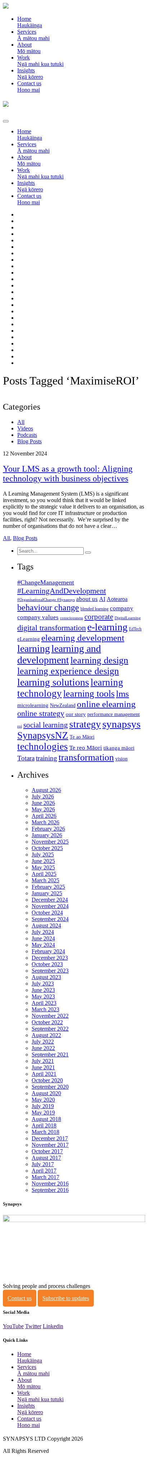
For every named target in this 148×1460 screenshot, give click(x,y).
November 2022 (50, 1016)
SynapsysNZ (42, 735)
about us (87, 599)
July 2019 (43, 1106)
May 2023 (43, 996)
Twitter (33, 1326)
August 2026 (46, 790)
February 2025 (48, 887)
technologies (42, 746)
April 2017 (44, 1171)
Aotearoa (117, 599)
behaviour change (48, 607)
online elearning (106, 704)
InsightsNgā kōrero (30, 73)
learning (33, 648)
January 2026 (47, 835)
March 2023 (45, 1009)
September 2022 (50, 1029)
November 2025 (50, 842)
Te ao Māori (82, 737)
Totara (25, 758)
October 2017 (47, 1151)
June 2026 (43, 803)
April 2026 (44, 816)
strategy (85, 724)
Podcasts (27, 435)
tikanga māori (118, 748)
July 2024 (43, 932)
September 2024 (50, 919)
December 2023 (50, 958)
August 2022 (46, 1035)
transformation (86, 757)
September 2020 (50, 1087)
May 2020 (43, 1100)
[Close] (6, 121)
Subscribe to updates (65, 1298)
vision (121, 759)
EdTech (135, 628)
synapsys (121, 724)
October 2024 (47, 913)
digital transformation (51, 628)
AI (102, 599)
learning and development (59, 654)
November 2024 (50, 906)
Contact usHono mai (29, 86)
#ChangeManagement (45, 582)
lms (122, 693)
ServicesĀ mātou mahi (33, 35)
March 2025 (45, 880)
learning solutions (53, 682)
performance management (113, 714)
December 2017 (50, 1138)
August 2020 (46, 1093)
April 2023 (44, 1003)
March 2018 (45, 1132)
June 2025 (43, 861)
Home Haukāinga (29, 22)
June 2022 (43, 1048)
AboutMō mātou (29, 48)
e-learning (107, 627)
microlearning (32, 705)
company (121, 608)
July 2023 (43, 984)
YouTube (13, 1326)
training (46, 758)
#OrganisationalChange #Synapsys (46, 600)
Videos (25, 428)
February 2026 (48, 829)
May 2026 (43, 809)
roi (19, 726)
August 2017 (46, 1158)
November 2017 (50, 1145)
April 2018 (44, 1125)
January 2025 (47, 893)
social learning (45, 725)
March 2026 (45, 822)
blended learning (94, 608)
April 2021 (44, 1074)
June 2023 (43, 990)
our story (76, 714)
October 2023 (47, 964)
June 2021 (43, 1067)
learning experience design (68, 671)
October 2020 (47, 1080)
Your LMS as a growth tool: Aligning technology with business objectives (68, 473)
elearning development (82, 638)
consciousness (71, 618)
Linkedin (53, 1326)
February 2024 (48, 951)
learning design (99, 660)
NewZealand (62, 705)
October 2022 (47, 1022)
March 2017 (45, 1177)
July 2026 (43, 796)
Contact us (20, 1298)
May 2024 (43, 945)
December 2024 (50, 900)
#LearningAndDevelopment (61, 590)
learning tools (89, 693)
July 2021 (43, 1061)
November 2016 (50, 1183)
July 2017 (43, 1164)
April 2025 (44, 874)
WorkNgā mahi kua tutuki (40, 60)
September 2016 (50, 1190)
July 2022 (43, 1042)
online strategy (40, 713)
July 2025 (43, 854)
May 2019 (43, 1113)
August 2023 (46, 977)
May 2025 (43, 867)
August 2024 (46, 925)
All (20, 422)
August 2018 (46, 1119)
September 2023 (50, 971)
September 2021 (50, 1054)
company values (38, 617)
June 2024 (43, 938)
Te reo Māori (85, 747)
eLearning (28, 639)
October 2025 (47, 848)
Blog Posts (29, 441)
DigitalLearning (128, 618)
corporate (98, 616)
